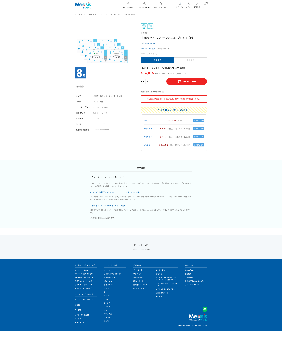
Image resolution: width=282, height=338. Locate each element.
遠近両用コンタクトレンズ (84, 285)
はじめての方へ (138, 288)
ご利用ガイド (160, 274)
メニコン (97, 14)
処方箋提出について (140, 285)
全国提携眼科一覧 (162, 293)
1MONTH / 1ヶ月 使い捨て (85, 277)
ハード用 (78, 319)
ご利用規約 (189, 277)
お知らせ (159, 296)
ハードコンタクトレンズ (84, 294)
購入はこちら (199, 120)
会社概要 (188, 274)
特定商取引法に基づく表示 (194, 281)
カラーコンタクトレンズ (83, 288)
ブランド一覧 (138, 270)
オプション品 (79, 322)
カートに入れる (189, 81)
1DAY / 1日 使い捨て (82, 270)
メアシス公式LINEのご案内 (165, 289)
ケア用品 (78, 310)
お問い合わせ (189, 270)
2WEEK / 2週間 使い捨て (84, 274)
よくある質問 (160, 270)
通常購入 (157, 60)
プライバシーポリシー (192, 285)
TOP (76, 14)
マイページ (137, 274)
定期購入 (190, 60)
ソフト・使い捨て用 (82, 315)
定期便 (77, 305)
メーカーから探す (86, 14)
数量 (142, 81)
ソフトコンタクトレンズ (84, 300)
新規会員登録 (138, 277)
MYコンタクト (138, 281)
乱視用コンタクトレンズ (83, 281)
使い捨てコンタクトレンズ (85, 265)
